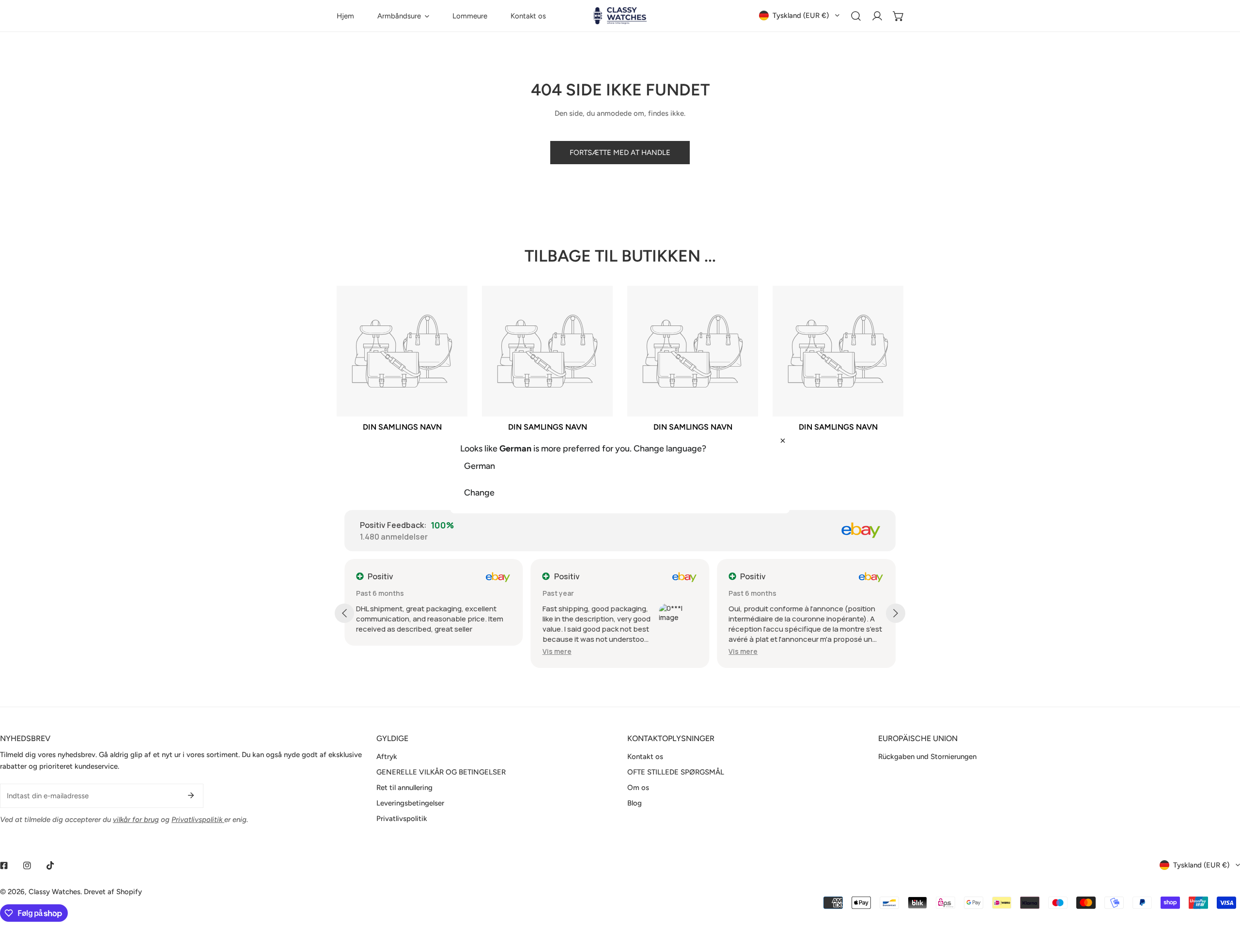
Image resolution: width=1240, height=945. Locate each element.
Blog (634, 803)
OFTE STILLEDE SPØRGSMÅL (675, 772)
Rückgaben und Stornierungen (927, 756)
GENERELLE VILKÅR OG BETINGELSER (441, 772)
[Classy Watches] (620, 15)
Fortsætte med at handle (620, 152)
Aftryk (386, 756)
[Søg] (856, 16)
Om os (638, 787)
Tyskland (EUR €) (801, 15)
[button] (403, 15)
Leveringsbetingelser (410, 803)
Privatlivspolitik (401, 818)
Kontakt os (645, 756)
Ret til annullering (404, 787)
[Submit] (190, 795)
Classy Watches (54, 891)
